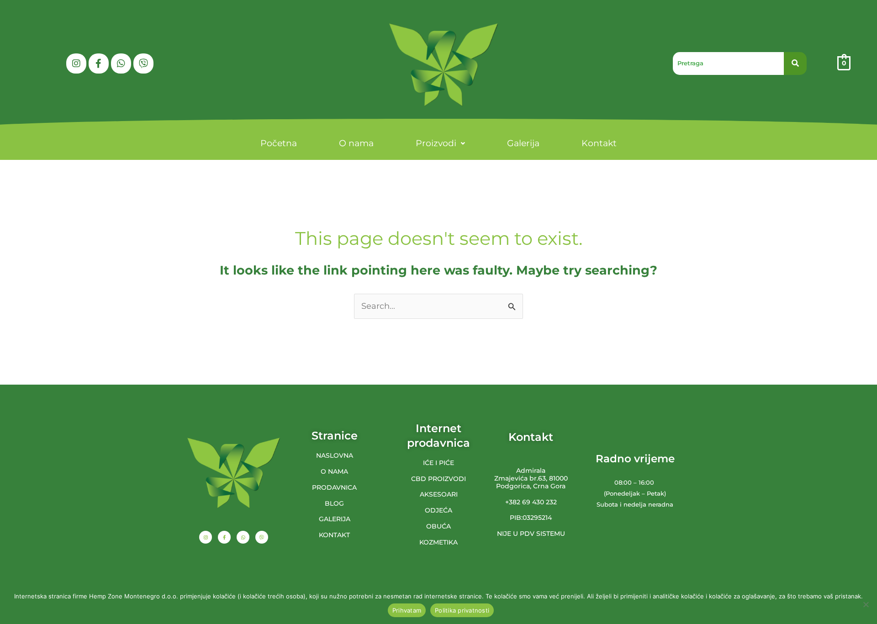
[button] (440, 143)
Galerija (523, 143)
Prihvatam (406, 610)
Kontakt (599, 143)
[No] (865, 604)
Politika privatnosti (462, 610)
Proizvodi (436, 143)
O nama (356, 143)
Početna (278, 143)
